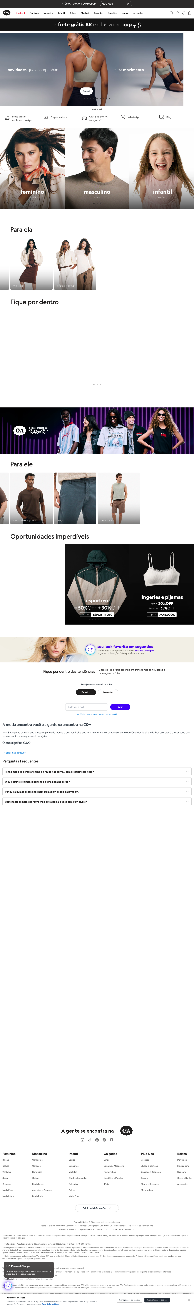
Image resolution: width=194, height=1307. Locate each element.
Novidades (138, 13)
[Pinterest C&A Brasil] (97, 1140)
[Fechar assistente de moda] (50, 1266)
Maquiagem (183, 1166)
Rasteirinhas (110, 1172)
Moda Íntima (8, 1196)
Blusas (5, 1159)
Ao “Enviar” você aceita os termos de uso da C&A (97, 714)
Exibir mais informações (94, 1208)
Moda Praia (7, 1190)
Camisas (36, 1166)
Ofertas (19, 13)
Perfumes (182, 1159)
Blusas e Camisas (149, 1166)
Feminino (34, 13)
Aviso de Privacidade (50, 1304)
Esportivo (112, 13)
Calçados (98, 13)
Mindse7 (85, 13)
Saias (5, 1178)
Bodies (72, 1159)
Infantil (61, 13)
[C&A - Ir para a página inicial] (6, 12)
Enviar (120, 707)
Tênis (106, 1184)
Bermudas (37, 1172)
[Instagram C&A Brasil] (82, 1140)
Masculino (48, 13)
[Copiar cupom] (128, 4)
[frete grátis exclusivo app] (97, 30)
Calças (5, 1166)
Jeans (125, 13)
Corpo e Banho (184, 1178)
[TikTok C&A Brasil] (90, 1140)
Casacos (6, 1184)
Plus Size (147, 1154)
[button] (171, 13)
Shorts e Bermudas (78, 1178)
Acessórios (182, 1184)
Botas (106, 1159)
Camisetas (37, 1159)
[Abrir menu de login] (177, 13)
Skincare (181, 1172)
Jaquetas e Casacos (42, 1190)
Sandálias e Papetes (113, 1178)
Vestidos (6, 1172)
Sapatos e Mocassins (114, 1166)
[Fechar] (189, 1300)
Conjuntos (74, 1166)
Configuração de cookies (129, 1300)
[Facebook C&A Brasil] (111, 1140)
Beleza (73, 13)
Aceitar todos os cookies (157, 1300)
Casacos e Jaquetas (151, 1172)
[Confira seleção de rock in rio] (97, 453)
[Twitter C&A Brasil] (104, 1140)
